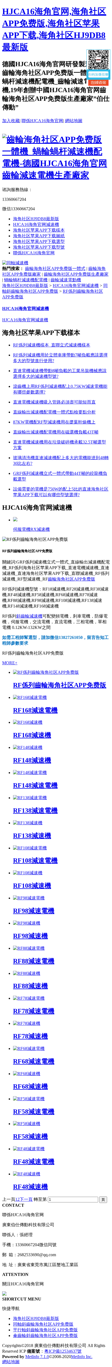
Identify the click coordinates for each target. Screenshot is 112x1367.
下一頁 (26, 1199)
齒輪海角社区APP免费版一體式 (55, 268)
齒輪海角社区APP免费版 (71, 579)
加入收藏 (11, 120)
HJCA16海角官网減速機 (36, 224)
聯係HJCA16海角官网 (42, 120)
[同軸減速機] (15, 263)
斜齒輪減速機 (29, 616)
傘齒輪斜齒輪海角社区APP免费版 (45, 1335)
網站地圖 (73, 120)
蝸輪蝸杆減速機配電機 (26, 280)
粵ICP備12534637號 (63, 1351)
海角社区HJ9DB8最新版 (36, 218)
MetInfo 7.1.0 (37, 1356)
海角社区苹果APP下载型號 (39, 247)
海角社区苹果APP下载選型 (39, 241)
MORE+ (9, 663)
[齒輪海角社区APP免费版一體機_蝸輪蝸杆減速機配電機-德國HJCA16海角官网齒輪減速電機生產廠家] (56, 175)
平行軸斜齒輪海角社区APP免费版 (45, 1330)
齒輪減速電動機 (66, 280)
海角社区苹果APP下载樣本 (39, 230)
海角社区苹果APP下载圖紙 (39, 236)
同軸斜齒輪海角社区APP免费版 (43, 1324)
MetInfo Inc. (81, 1356)
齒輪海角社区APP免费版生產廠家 (76, 274)
